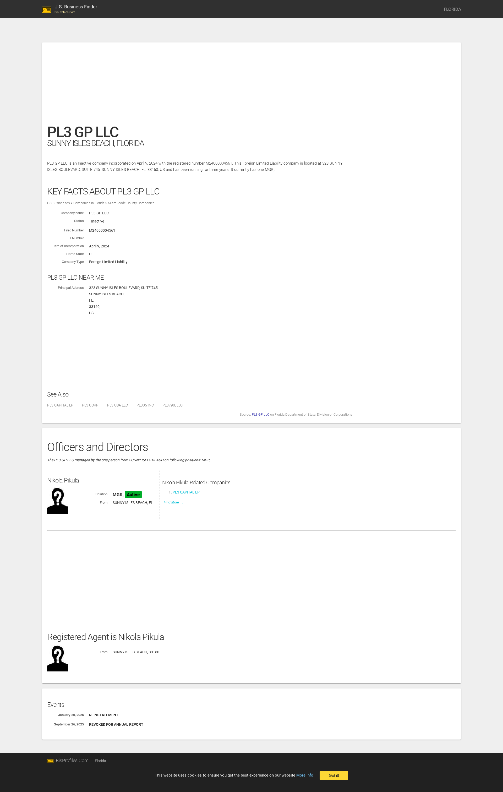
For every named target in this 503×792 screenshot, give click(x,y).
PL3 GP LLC (260, 414)
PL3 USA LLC (117, 405)
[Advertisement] (204, 86)
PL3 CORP (90, 405)
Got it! (334, 775)
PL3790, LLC (172, 405)
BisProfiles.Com (72, 760)
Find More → (173, 502)
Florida (100, 761)
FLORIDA (452, 9)
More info (304, 775)
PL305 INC (145, 405)
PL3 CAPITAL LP (60, 405)
